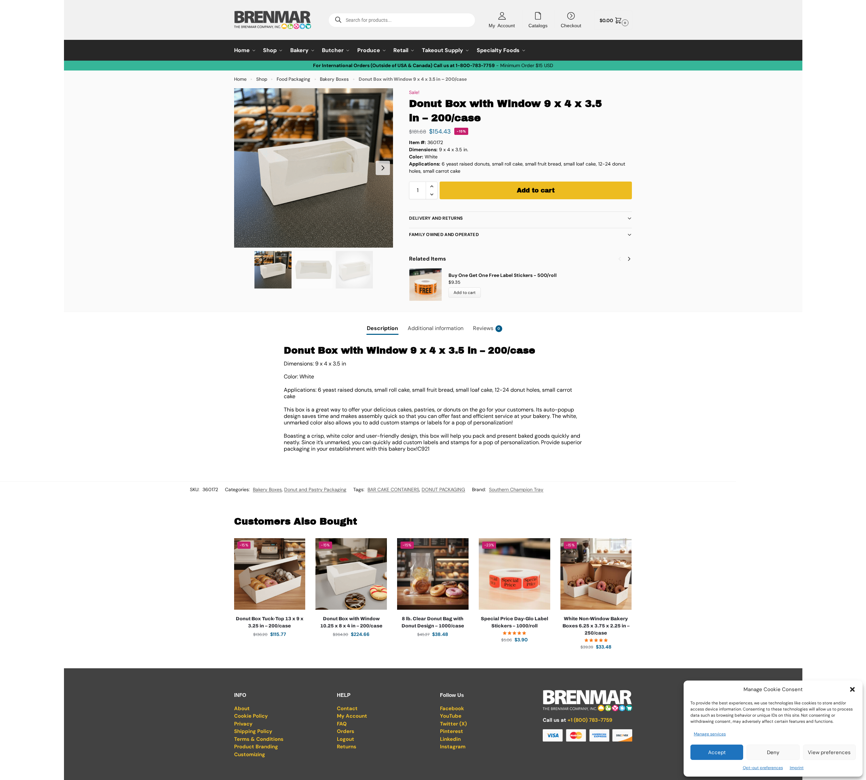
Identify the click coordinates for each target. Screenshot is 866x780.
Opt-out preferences (763, 767)
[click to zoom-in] (313, 168)
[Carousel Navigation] (622, 259)
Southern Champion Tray (516, 489)
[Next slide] (383, 168)
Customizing (249, 754)
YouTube (450, 716)
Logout (345, 739)
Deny (773, 752)
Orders (345, 731)
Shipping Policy (253, 731)
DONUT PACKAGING (443, 489)
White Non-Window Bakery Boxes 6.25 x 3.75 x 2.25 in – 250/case (596, 626)
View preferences (829, 752)
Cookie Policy (251, 716)
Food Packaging (293, 79)
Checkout (571, 25)
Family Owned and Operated (444, 234)
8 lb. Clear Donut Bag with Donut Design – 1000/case (433, 622)
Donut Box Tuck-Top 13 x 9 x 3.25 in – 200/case (270, 622)
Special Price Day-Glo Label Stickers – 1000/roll (514, 622)
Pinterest (451, 731)
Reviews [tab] (486, 328)
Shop (261, 79)
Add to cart (536, 190)
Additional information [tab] (435, 328)
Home (240, 79)
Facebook (452, 708)
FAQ (342, 723)
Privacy (243, 723)
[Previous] (619, 259)
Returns (346, 746)
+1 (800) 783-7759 (590, 720)
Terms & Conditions (258, 739)
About (242, 708)
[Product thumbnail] (428, 284)
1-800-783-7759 (475, 65)
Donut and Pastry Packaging (315, 489)
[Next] (629, 259)
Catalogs (538, 25)
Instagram (452, 746)
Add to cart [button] (269, 649)
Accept (717, 752)
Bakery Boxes (334, 79)
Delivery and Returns (436, 218)
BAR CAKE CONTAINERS (393, 489)
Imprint (797, 767)
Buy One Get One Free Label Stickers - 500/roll (502, 275)
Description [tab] (382, 328)
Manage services (710, 734)
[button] (852, 689)
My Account (502, 25)
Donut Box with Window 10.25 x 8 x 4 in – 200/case (351, 622)
